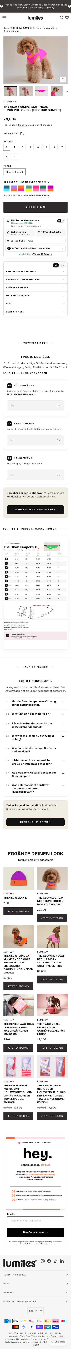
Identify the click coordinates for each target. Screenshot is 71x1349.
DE (59, 221)
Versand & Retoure (42, 254)
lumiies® (10, 101)
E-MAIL (11, 1214)
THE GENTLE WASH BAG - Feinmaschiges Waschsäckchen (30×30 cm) (18, 1029)
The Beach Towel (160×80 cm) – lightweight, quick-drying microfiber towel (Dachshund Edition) (51, 1094)
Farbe (7, 166)
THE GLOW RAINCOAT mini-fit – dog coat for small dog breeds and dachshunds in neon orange (18, 964)
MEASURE (8, 1292)
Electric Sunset (14, 172)
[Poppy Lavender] (14, 188)
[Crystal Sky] (6, 188)
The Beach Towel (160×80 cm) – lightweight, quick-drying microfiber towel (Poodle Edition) (17, 1094)
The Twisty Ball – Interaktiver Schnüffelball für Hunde (51, 1029)
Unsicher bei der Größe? (26, 195)
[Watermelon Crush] (43, 188)
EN (63, 221)
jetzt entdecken (18, 911)
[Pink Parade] (36, 188)
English (33, 1310)
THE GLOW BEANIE (15, 897)
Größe (8, 141)
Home (6, 28)
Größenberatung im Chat (35, 509)
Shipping (23, 125)
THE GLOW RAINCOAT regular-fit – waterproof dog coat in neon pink (50, 960)
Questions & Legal (14, 1275)
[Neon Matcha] (29, 188)
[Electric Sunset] (50, 188)
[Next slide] (69, 6)
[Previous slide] (1, 6)
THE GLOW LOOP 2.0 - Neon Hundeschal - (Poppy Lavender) (50, 901)
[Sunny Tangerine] (21, 188)
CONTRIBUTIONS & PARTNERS (19, 1301)
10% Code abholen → (35, 1232)
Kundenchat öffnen (35, 822)
